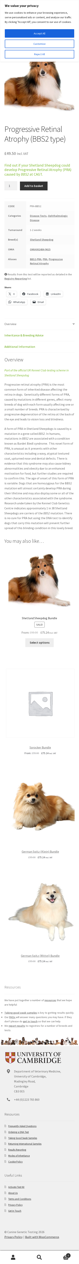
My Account (13, 1257)
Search (39, 1257)
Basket (61, 1254)
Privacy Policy (15, 1204)
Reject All (39, 54)
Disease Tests (38, 215)
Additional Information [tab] (19, 347)
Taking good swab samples (20, 1012)
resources (50, 1000)
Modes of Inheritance (19, 1155)
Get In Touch (14, 1210)
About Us (13, 1192)
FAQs (12, 1017)
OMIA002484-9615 (40, 249)
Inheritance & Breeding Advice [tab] (24, 335)
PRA (45, 259)
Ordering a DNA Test (18, 1132)
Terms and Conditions (19, 1198)
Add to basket (33, 186)
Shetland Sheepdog (41, 239)
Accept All (39, 33)
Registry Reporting (15, 278)
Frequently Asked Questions (22, 1126)
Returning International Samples (24, 1143)
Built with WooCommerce (42, 1237)
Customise (39, 44)
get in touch (30, 1021)
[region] (39, 31)
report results (17, 1025)
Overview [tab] (10, 324)
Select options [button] (39, 642)
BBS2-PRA (35, 259)
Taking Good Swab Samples (22, 1138)
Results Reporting (17, 1149)
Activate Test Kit (16, 1186)
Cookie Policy (15, 1161)
